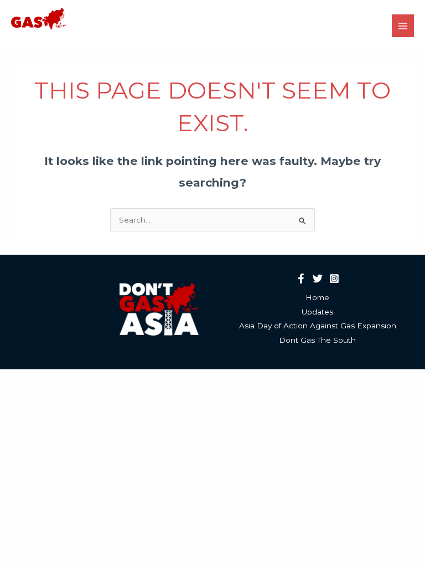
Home (317, 297)
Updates (317, 311)
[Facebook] (301, 279)
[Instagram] (334, 279)
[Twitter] (318, 279)
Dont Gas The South (317, 340)
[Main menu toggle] (403, 25)
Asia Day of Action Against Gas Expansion (317, 325)
